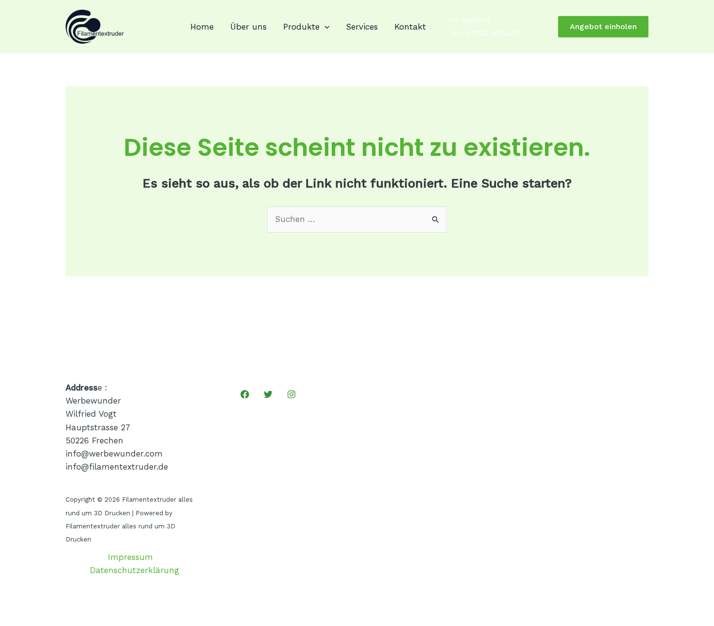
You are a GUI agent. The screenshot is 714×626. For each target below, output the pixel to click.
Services (362, 27)
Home (202, 27)
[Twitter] (268, 394)
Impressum (130, 557)
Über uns (248, 27)
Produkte (301, 27)
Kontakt (410, 27)
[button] (324, 26)
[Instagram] (291, 394)
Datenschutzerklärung (134, 570)
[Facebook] (244, 394)
